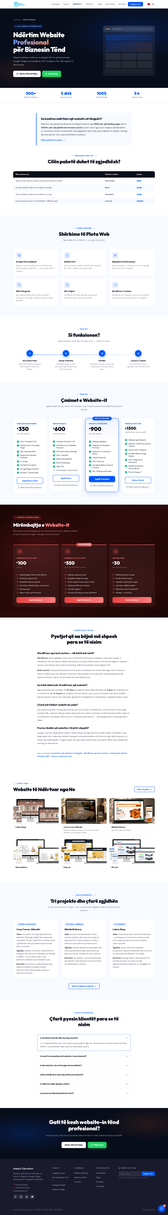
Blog (100, 4)
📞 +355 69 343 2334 (21, 1188)
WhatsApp (53, 74)
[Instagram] (21, 1197)
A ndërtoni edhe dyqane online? (55, 1084)
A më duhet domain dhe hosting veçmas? (59, 1038)
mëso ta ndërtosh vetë (61, 756)
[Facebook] (15, 1197)
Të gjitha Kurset (58, 1173)
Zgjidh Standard (102, 479)
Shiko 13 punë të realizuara (103, 486)
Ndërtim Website (81, 1173)
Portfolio (77, 1182)
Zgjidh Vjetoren (84, 600)
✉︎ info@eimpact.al (20, 1191)
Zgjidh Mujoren (36, 600)
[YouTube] (32, 1197)
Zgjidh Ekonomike (30, 480)
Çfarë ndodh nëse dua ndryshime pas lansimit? (61, 1074)
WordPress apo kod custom (96, 753)
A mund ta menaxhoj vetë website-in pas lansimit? (63, 1056)
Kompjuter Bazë (58, 1185)
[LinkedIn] (26, 1197)
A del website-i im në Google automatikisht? (61, 1065)
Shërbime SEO (80, 1177)
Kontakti (122, 4)
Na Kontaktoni (132, 600)
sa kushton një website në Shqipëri (67, 753)
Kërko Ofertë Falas (28, 74)
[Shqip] (149, 4)
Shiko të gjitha (143, 789)
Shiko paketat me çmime (51, 140)
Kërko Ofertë (138, 480)
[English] (153, 4)
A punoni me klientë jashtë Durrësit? (57, 1093)
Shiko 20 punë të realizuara (67, 485)
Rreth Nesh (110, 4)
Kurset (66, 4)
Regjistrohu (135, 4)
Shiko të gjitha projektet (83, 986)
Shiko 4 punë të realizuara (139, 487)
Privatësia (100, 1186)
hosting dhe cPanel (118, 753)
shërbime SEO (43, 756)
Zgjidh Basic (66, 478)
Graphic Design (58, 1189)
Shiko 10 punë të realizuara (31, 487)
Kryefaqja (56, 4)
